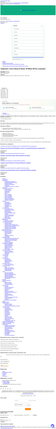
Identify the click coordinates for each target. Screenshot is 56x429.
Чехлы (6, 193)
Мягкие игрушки (8, 217)
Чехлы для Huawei (8, 195)
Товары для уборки (8, 317)
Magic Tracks (7, 216)
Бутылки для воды (8, 288)
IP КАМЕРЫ (7, 333)
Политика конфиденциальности (28, 393)
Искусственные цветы (7, 229)
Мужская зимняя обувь (9, 273)
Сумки (4, 300)
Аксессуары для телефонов (8, 188)
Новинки (4, 178)
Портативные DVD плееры (10, 331)
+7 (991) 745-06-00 (9, 3)
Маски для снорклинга (9, 291)
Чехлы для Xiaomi (8, 197)
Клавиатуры (7, 248)
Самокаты (7, 293)
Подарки (4, 279)
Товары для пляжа (8, 294)
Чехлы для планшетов (9, 198)
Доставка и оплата (6, 114)
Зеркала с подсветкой (9, 242)
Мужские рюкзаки (8, 283)
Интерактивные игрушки (9, 209)
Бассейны (6, 286)
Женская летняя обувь (9, 275)
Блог (15, 51)
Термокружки (7, 314)
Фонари (6, 296)
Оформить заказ (3, 426)
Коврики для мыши (8, 247)
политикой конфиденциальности (6, 428)
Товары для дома (6, 306)
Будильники (7, 202)
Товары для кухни (8, 316)
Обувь (4, 271)
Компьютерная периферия (7, 243)
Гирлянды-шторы (8, 270)
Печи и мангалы (8, 233)
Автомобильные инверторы (10, 181)
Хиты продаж (5, 179)
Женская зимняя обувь (9, 276)
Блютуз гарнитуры (8, 327)
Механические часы (8, 260)
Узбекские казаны (8, 231)
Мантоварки (7, 236)
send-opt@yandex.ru (17, 2)
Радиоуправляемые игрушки (10, 212)
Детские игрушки (6, 207)
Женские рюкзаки (8, 282)
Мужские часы (7, 261)
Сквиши (6, 213)
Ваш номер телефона (18, 415)
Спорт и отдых (5, 285)
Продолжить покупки (11, 426)
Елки (6, 266)
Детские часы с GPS (6, 218)
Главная (4, 61)
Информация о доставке (7, 372)
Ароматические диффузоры (10, 320)
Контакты (16, 41)
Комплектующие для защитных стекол (12, 225)
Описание (4, 113)
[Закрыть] (54, 7)
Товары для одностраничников (8, 322)
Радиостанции (7, 332)
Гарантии (4, 374)
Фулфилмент (16, 48)
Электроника (5, 324)
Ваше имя (2, 415)
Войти (1, 4)
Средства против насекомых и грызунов (12, 305)
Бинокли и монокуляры (9, 287)
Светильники (7, 313)
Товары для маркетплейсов (8, 321)
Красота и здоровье (6, 250)
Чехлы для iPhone (8, 194)
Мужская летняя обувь (9, 272)
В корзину (2, 74)
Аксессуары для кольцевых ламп (11, 239)
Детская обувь (7, 278)
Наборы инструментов (9, 220)
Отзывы (15, 44)
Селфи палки (7, 191)
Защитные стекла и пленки (8, 63)
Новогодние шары (8, 269)
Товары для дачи (6, 302)
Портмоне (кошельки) (7, 280)
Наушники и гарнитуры (7, 263)
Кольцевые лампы (6, 237)
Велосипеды (7, 289)
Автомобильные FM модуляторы (11, 182)
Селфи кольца (7, 241)
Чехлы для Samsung (8, 196)
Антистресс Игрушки (9, 208)
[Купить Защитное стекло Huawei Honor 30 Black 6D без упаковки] (15, 66)
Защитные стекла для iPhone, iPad (11, 224)
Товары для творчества (9, 215)
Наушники (7, 329)
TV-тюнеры (7, 334)
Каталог (15, 25)
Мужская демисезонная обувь (10, 274)
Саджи (6, 234)
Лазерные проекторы (9, 309)
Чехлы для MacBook (8, 244)
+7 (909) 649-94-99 (16, 3)
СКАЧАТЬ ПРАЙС (24, 2)
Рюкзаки (4, 281)
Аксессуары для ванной (9, 318)
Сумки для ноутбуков (9, 284)
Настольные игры (8, 211)
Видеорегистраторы (8, 183)
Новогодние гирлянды (9, 267)
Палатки (6, 255)
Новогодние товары (6, 265)
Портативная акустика (9, 330)
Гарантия (16, 38)
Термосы (6, 315)
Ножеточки (7, 311)
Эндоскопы (7, 185)
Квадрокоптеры (8, 203)
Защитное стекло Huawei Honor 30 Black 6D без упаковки (13, 64)
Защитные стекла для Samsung (10, 227)
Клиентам (16, 54)
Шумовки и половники (9, 235)
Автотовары (5, 180)
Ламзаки (6, 290)
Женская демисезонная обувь (10, 277)
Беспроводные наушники (9, 326)
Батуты (6, 256)
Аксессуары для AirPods (9, 264)
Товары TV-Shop (6, 301)
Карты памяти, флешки (9, 249)
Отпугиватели (7, 312)
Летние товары (5, 254)
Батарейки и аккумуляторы (10, 325)
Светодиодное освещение (9, 335)
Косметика (7, 253)
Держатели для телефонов (10, 184)
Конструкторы (7, 210)
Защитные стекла (8, 222)
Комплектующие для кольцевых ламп (12, 238)
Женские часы (7, 258)
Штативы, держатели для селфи (11, 240)
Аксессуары (5, 187)
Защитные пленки (8, 223)
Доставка (16, 35)
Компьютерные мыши (9, 245)
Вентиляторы (7, 307)
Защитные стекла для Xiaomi (10, 226)
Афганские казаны (8, 232)
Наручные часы (5, 257)
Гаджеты (4, 201)
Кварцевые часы (8, 259)
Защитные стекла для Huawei (10, 228)
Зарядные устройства (9, 200)
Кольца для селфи (8, 190)
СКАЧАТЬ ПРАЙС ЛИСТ (5, 0)
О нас (4, 371)
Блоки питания (7, 189)
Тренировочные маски (9, 295)
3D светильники (8, 308)
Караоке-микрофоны (9, 328)
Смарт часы (7, 262)
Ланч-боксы (7, 310)
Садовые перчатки (8, 303)
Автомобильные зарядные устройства (12, 186)
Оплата (15, 32)
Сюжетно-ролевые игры (9, 214)
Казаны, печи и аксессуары (8, 230)
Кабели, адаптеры (8, 246)
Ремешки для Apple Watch (9, 199)
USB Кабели (7, 192)
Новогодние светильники (9, 268)
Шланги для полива (8, 304)
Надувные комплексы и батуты (11, 292)
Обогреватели (7, 319)
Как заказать (16, 28)
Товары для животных (7, 323)
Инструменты (5, 219)
